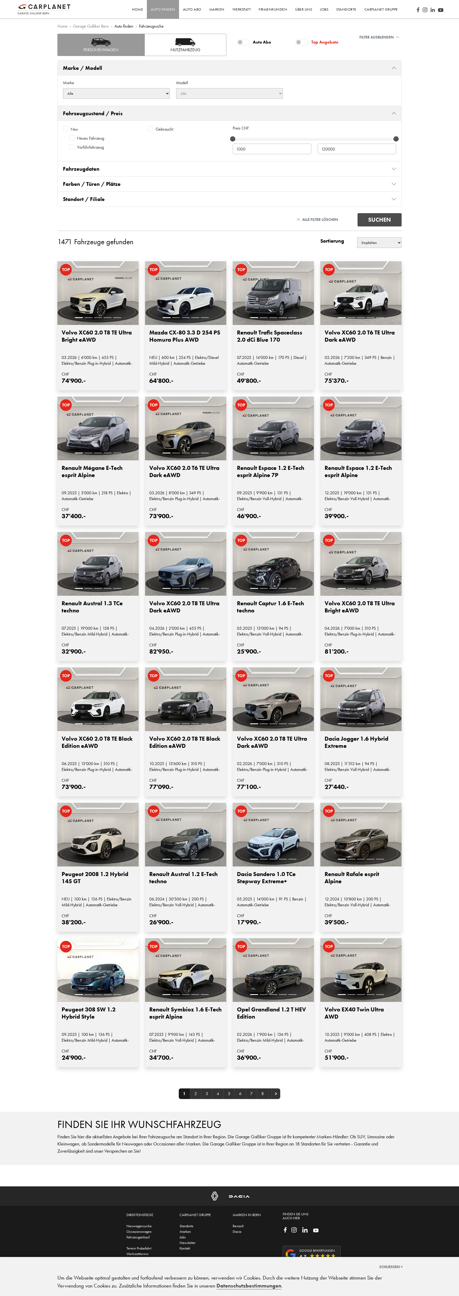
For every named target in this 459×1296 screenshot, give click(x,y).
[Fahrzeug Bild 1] (79, 318)
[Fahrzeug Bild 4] (108, 318)
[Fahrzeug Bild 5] (117, 318)
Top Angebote (324, 42)
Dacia (237, 1231)
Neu (74, 129)
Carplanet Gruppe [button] (381, 9)
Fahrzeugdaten (81, 168)
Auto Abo (262, 42)
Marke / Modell (82, 68)
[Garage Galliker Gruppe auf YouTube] (315, 1230)
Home (137, 9)
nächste (276, 1093)
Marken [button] (216, 9)
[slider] (232, 138)
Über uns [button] (303, 9)
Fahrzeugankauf (138, 1237)
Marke (68, 82)
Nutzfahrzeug (185, 50)
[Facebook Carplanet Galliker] (418, 9)
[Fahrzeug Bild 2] (88, 318)
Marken (185, 1231)
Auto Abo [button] (192, 9)
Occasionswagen (139, 1231)
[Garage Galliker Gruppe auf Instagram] (294, 1229)
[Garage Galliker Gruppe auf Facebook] (285, 1229)
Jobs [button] (324, 9)
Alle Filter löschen (320, 219)
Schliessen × (391, 1266)
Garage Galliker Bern (91, 26)
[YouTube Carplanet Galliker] (440, 9)
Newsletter (188, 1242)
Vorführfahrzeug (90, 147)
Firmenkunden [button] (273, 9)
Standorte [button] (346, 9)
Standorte (186, 1226)
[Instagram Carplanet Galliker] (425, 9)
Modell (182, 82)
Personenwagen (100, 50)
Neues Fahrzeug (90, 138)
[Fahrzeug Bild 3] (98, 318)
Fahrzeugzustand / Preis (93, 113)
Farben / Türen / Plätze (92, 184)
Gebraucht (164, 129)
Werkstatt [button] (241, 9)
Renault (238, 1226)
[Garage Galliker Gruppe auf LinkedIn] (305, 1229)
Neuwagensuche (139, 1226)
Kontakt (185, 1248)
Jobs (183, 1237)
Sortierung (332, 241)
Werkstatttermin (137, 1253)
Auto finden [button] (163, 9)
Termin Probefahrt (138, 1248)
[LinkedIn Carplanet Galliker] (433, 9)
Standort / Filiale (84, 199)
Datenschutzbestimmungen (248, 1285)
